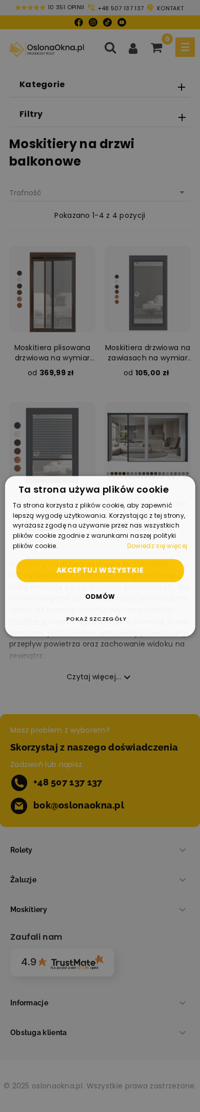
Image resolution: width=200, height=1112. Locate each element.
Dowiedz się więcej (157, 545)
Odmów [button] (100, 596)
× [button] (183, 487)
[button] (100, 618)
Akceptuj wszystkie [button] (100, 570)
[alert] (100, 556)
